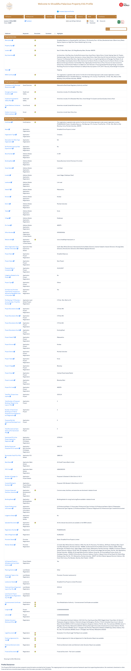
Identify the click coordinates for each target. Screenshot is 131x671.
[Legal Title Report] (35, 635)
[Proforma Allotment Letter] (35, 645)
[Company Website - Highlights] (35, 92)
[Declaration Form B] (35, 633)
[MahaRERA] (35, 85)
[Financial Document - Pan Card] (35, 651)
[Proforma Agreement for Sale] (35, 638)
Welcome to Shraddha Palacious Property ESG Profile (65, 4)
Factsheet (92, 23)
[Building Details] (35, 499)
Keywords (26, 33)
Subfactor (8, 33)
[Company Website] (35, 40)
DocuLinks (37, 33)
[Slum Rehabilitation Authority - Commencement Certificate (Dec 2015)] (35, 602)
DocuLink (102, 21)
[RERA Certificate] (35, 74)
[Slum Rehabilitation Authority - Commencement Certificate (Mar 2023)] (35, 606)
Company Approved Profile (66, 11)
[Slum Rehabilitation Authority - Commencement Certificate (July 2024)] (35, 604)
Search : (108, 29)
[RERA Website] (35, 522)
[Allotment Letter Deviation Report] (35, 646)
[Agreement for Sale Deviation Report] (35, 640)
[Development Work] (35, 490)
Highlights (60, 33)
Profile (92, 21)
